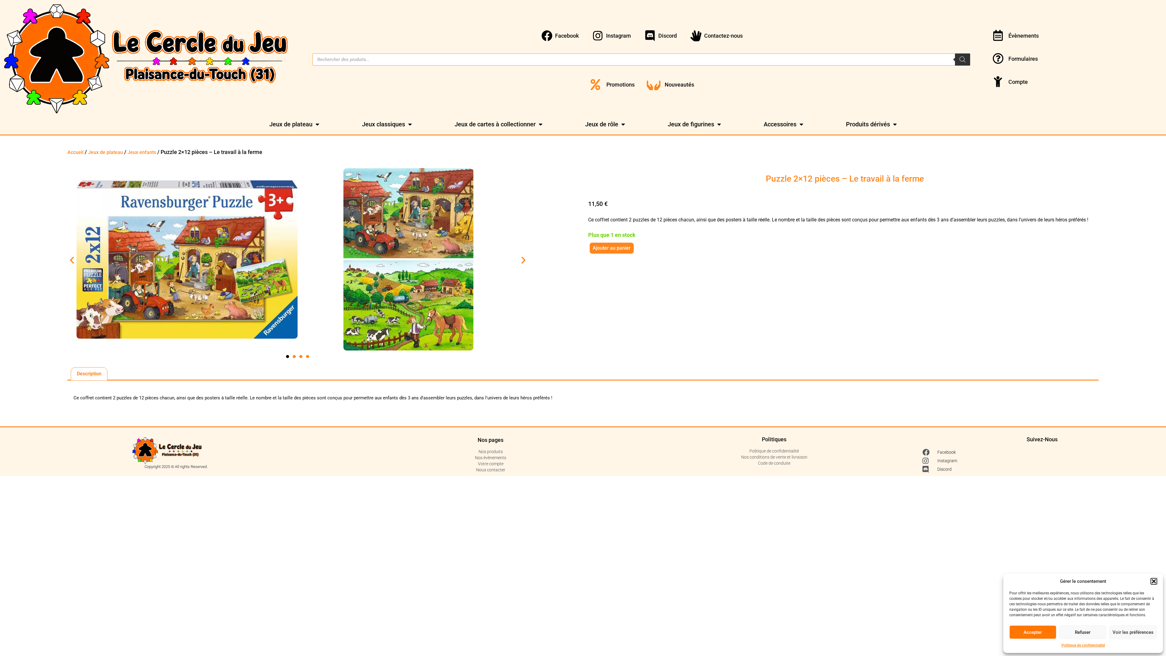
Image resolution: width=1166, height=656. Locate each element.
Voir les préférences (1133, 632)
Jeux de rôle (601, 124)
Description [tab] (89, 374)
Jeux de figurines (691, 124)
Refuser (1082, 632)
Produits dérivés (868, 124)
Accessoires (780, 124)
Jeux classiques (383, 124)
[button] (1154, 581)
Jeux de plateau (290, 124)
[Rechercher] (962, 59)
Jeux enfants (142, 152)
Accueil (75, 152)
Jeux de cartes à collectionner (495, 124)
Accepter (1033, 632)
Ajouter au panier (612, 248)
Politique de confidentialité (1083, 645)
